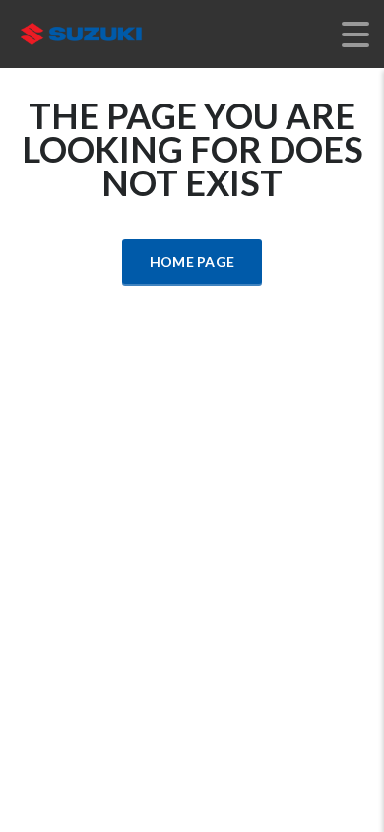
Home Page (192, 261)
